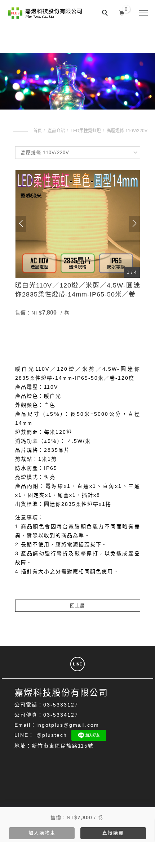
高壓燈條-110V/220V (127, 130)
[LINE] (77, 664)
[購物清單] (122, 12)
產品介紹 (56, 130)
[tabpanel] (77, 81)
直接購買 (113, 833)
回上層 (77, 605)
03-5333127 (60, 705)
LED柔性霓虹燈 (86, 130)
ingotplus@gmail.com (67, 725)
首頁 (37, 130)
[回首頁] (45, 13)
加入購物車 (42, 833)
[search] (106, 14)
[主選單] (143, 13)
